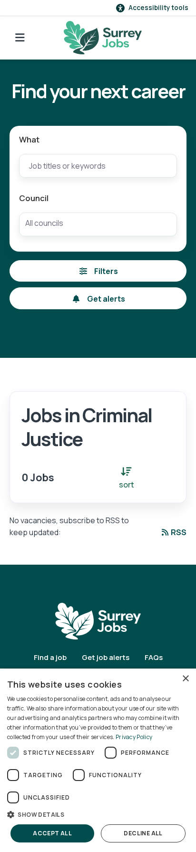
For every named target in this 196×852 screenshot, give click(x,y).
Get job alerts (105, 657)
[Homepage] (103, 37)
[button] (98, 814)
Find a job (50, 657)
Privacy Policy (134, 737)
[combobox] (98, 224)
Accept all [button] (52, 833)
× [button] (185, 678)
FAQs (154, 657)
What (29, 139)
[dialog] (98, 760)
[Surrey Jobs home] (98, 620)
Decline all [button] (143, 833)
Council (34, 198)
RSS (178, 532)
